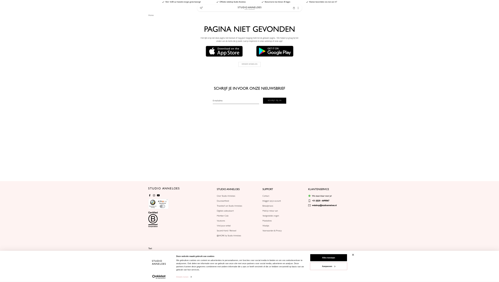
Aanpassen (327, 266)
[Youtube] (158, 195)
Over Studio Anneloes (226, 196)
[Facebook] (149, 195)
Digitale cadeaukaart (225, 211)
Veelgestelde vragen (270, 216)
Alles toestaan (328, 258)
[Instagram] (154, 195)
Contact (265, 196)
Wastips (265, 226)
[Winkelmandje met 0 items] (293, 8)
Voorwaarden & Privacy (272, 231)
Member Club (222, 216)
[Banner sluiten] (353, 255)
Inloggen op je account (271, 201)
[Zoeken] (201, 8)
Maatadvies (267, 221)
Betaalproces (267, 206)
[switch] (162, 206)
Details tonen (182, 277)
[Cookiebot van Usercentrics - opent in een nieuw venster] (158, 277)
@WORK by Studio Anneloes (229, 236)
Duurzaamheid (223, 201)
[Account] (298, 8)
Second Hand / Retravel (226, 231)
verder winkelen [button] (249, 64)
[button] (224, 51)
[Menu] (167, 200)
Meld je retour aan (270, 211)
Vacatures (221, 221)
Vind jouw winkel (224, 226)
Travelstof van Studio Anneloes (229, 206)
